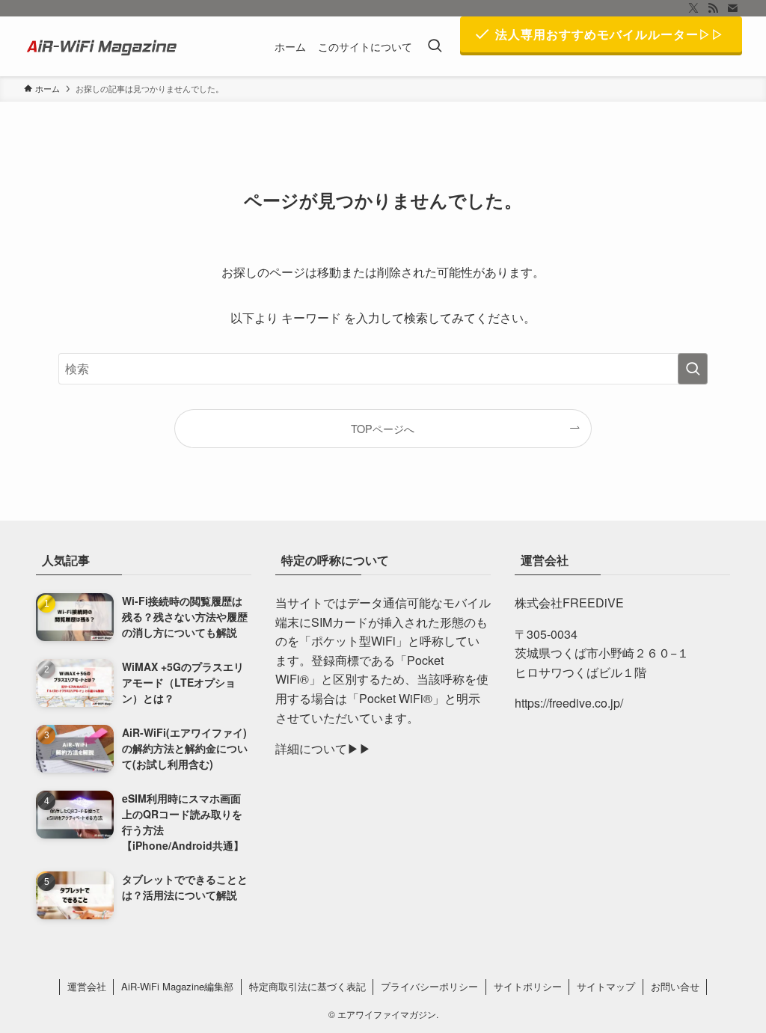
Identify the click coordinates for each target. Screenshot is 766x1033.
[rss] (713, 8)
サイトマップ (606, 986)
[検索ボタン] (434, 46)
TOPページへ (382, 428)
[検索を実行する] (693, 368)
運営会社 (86, 986)
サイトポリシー (528, 986)
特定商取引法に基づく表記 (307, 986)
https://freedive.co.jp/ (569, 702)
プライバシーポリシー (429, 986)
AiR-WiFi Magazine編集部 (177, 986)
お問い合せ (675, 986)
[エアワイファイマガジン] (103, 46)
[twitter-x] (693, 8)
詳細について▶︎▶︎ (323, 748)
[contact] (732, 8)
